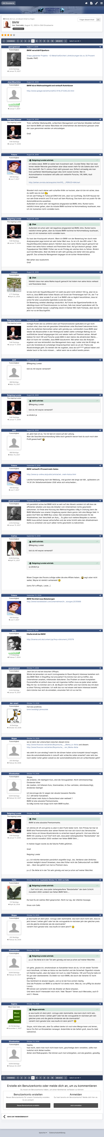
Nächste (59, 41)
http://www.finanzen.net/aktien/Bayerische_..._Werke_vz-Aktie (52, 744)
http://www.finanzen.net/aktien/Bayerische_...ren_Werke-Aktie (52, 747)
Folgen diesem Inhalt (87, 20)
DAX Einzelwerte (46, 25)
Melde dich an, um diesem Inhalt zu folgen (20, 19)
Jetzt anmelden (76, 1105)
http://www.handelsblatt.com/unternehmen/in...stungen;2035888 (54, 601)
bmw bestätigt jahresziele (37, 709)
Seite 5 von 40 (75, 41)
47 (98, 19)
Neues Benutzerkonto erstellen (28, 1105)
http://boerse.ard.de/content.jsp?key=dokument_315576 (50, 639)
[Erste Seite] (3, 41)
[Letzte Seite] (65, 41)
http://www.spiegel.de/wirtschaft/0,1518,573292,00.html (50, 91)
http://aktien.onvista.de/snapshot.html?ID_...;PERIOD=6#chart (54, 182)
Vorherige (11, 41)
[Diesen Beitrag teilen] (100, 47)
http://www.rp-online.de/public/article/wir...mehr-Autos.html (51, 474)
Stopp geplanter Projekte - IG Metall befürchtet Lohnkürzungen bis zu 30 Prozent (61, 56)
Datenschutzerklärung (57, 1133)
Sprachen (42, 1133)
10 (52, 41)
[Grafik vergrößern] (59, 580)
